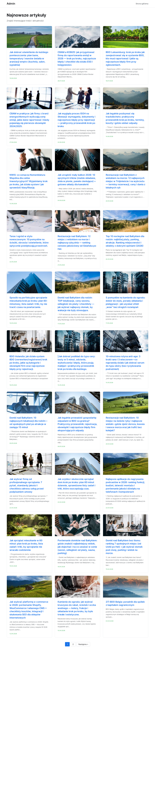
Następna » (83, 644)
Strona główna (142, 3)
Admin (11, 3)
